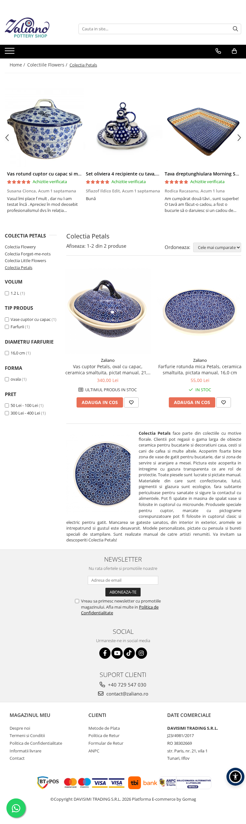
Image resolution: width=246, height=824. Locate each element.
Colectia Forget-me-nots (28, 254)
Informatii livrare (25, 751)
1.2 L (15, 293)
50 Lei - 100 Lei (24, 405)
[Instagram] (141, 653)
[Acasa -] (37, 29)
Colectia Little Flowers (25, 260)
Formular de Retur (105, 743)
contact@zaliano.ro (126, 693)
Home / (18, 65)
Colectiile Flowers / (48, 65)
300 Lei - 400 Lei (25, 413)
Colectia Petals (18, 267)
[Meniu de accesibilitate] (235, 777)
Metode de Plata (104, 728)
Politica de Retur (103, 735)
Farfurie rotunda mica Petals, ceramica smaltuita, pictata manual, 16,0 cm (200, 369)
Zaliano (108, 360)
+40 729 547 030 (126, 684)
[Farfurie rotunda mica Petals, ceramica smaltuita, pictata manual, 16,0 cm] (200, 311)
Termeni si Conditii (27, 735)
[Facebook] (105, 653)
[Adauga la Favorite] (131, 402)
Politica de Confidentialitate (36, 743)
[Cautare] (235, 29)
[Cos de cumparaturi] (234, 51)
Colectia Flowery (20, 247)
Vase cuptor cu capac (31, 319)
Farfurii (17, 327)
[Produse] (10, 53)
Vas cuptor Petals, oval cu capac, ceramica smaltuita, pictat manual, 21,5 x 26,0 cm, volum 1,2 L (107, 369)
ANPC (93, 751)
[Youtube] (117, 653)
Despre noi (20, 728)
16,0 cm (18, 353)
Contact (17, 758)
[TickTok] (129, 653)
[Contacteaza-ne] (218, 51)
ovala (16, 379)
